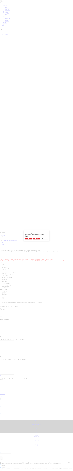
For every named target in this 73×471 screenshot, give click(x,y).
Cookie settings (44, 238)
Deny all (36, 238)
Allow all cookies (28, 238)
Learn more (26, 236)
